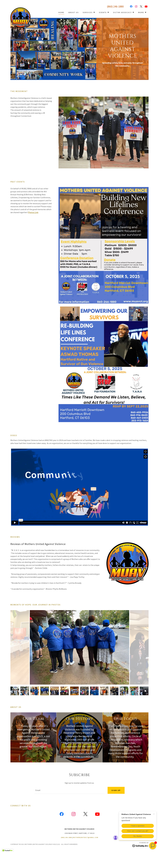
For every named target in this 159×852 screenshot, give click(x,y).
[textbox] (69, 790)
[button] (89, 12)
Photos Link (33, 212)
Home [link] (61, 12)
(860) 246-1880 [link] (115, 6)
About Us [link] (73, 12)
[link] (20, 8)
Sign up (116, 790)
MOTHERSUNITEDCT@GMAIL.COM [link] (85, 837)
